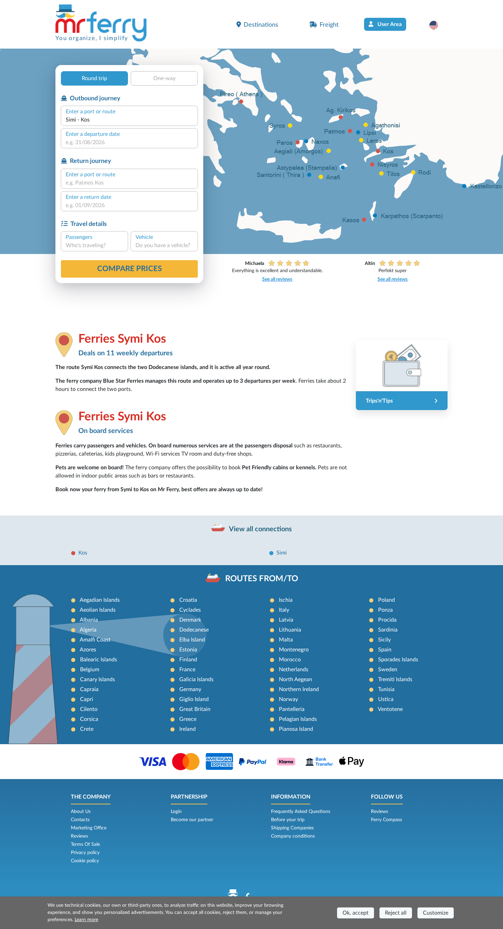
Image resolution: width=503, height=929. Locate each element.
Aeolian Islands (98, 610)
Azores (88, 649)
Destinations (261, 25)
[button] (437, 25)
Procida (387, 620)
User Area (389, 24)
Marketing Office (88, 828)
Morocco (290, 659)
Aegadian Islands (100, 600)
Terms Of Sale (85, 844)
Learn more (86, 919)
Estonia (188, 649)
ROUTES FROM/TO (261, 579)
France (187, 669)
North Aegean (295, 679)
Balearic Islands (98, 659)
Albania (89, 620)
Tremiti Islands (395, 679)
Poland (386, 600)
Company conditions (293, 836)
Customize (435, 913)
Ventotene (390, 709)
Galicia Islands (196, 679)
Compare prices (129, 268)
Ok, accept (356, 913)
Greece (187, 719)
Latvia (286, 620)
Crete (86, 729)
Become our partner (192, 819)
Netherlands (293, 669)
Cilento (89, 709)
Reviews (79, 836)
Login (176, 811)
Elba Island (192, 639)
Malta (286, 639)
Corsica (89, 719)
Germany (190, 689)
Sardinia (388, 630)
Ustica (386, 699)
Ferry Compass (386, 819)
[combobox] (129, 120)
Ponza (385, 610)
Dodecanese (194, 630)
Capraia (89, 689)
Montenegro (294, 649)
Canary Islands (97, 679)
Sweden (387, 669)
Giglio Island (194, 699)
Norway (288, 699)
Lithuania (290, 630)
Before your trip (288, 819)
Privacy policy (85, 852)
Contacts (80, 819)
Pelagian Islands (298, 719)
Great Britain (194, 709)
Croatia (188, 600)
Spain (384, 649)
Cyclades (190, 610)
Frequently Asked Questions (300, 811)
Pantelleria (292, 709)
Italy (284, 610)
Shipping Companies (292, 828)
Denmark (190, 620)
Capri (86, 699)
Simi (281, 553)
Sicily (384, 639)
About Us (81, 811)
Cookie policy (85, 860)
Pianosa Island (296, 729)
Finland (188, 659)
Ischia (286, 600)
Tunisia (386, 689)
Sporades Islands (398, 659)
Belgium (89, 669)
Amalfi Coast (95, 639)
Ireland (187, 729)
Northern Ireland (299, 689)
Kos (82, 553)
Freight (329, 25)
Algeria (88, 630)
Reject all (396, 913)
